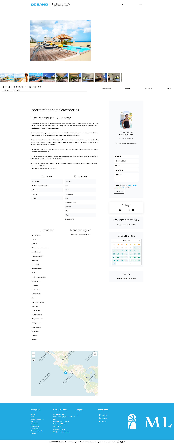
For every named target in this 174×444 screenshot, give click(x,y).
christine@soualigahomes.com (127, 143)
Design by (122, 441)
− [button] (33, 356)
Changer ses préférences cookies (105, 442)
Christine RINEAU (126, 132)
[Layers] (95, 354)
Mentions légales (73, 442)
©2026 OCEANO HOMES (57, 442)
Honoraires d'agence (86, 442)
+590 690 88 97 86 (127, 139)
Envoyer (119, 191)
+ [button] (33, 353)
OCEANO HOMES (59, 414)
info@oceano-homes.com (61, 432)
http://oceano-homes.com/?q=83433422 (45, 168)
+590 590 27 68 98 (59, 429)
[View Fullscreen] (33, 360)
